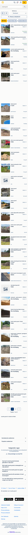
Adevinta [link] (16, 516)
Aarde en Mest (22, 20)
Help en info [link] (4, 507)
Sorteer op (14, 10)
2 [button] (15, 409)
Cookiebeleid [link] (17, 510)
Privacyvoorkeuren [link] (5, 512)
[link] (2, 2)
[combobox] (12, 7)
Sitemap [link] (3, 519)
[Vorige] (9, 409)
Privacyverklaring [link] (5, 510)
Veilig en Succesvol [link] (18, 505)
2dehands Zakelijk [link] (5, 505)
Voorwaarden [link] (17, 507)
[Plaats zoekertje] (24, 2)
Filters (5, 20)
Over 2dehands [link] (4, 516)
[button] (17, 2)
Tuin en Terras (11, 20)
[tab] (2, 13)
